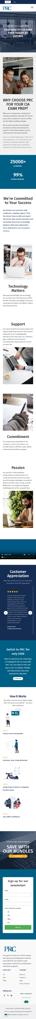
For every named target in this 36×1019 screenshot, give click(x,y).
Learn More (18, 678)
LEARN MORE (18, 856)
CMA (8, 915)
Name (6, 890)
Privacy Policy (10, 1008)
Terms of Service (24, 984)
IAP (8, 922)
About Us (22, 974)
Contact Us (22, 977)
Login (8, 2)
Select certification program (13, 908)
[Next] (30, 613)
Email (6, 899)
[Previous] (6, 613)
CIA (8, 912)
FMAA (8, 919)
